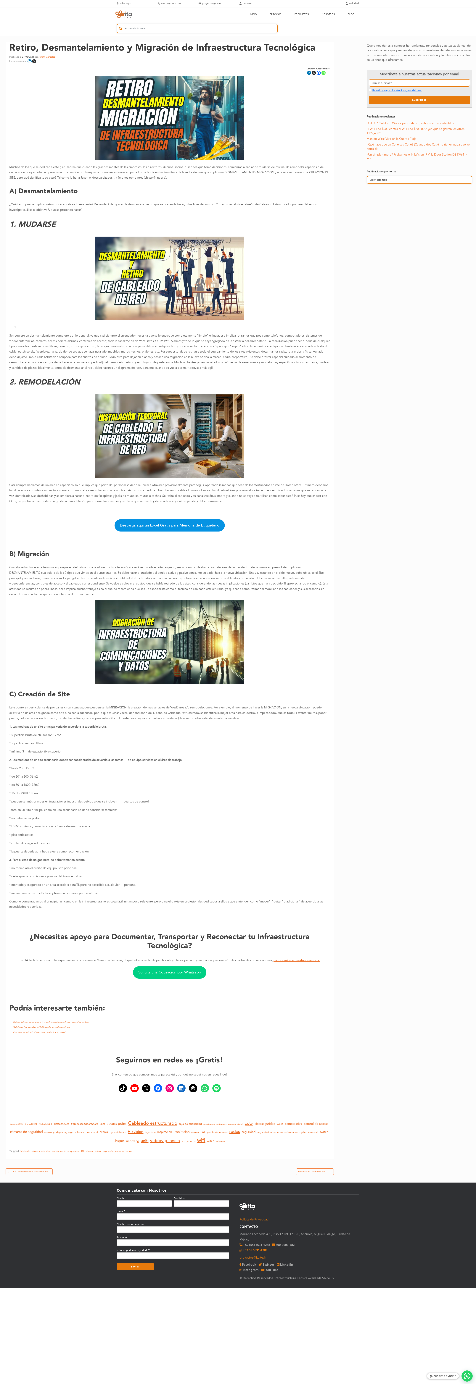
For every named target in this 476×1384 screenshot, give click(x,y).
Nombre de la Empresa (130, 1223)
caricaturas (221, 1124)
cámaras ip (49, 1132)
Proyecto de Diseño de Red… (315, 1171)
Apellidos (179, 1197)
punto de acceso (217, 1132)
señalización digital (295, 1132)
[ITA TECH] (123, 14)
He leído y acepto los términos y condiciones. (397, 90)
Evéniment (92, 1132)
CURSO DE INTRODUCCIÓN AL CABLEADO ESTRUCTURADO (39, 1032)
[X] (34, 61)
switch (324, 1132)
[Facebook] (319, 73)
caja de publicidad (190, 1124)
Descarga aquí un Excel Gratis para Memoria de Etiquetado (169, 525)
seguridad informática (270, 1132)
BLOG (351, 14)
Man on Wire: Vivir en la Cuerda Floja (391, 139)
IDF (82, 1151)
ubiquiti (119, 1141)
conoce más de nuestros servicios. (297, 960)
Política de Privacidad (253, 1219)
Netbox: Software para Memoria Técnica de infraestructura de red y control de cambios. (51, 1021)
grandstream (118, 1132)
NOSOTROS (328, 14)
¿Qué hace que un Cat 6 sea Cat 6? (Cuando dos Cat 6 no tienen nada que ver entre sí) (419, 146)
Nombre (121, 1197)
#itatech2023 (31, 1124)
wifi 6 (210, 1141)
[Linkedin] (30, 61)
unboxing (132, 1141)
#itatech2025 (61, 1124)
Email (121, 1210)
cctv (249, 1123)
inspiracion (164, 1132)
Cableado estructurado (152, 1123)
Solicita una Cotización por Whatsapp (169, 972)
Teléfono (122, 1237)
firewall (104, 1132)
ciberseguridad (265, 1123)
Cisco (280, 1124)
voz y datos (188, 1141)
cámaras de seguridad (26, 1131)
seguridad (248, 1132)
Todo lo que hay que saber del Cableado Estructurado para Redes (41, 1027)
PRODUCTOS (302, 14)
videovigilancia (165, 1140)
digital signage (64, 1132)
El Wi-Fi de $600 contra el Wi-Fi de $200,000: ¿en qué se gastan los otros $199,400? (415, 131)
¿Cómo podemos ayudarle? (133, 1250)
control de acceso (316, 1123)
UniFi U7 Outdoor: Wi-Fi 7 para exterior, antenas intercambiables (410, 123)
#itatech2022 (16, 1124)
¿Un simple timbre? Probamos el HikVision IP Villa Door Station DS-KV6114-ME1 (418, 156)
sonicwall (313, 1132)
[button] (467, 1376)
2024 (102, 1124)
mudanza (119, 1151)
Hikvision (135, 1132)
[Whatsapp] (323, 73)
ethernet (79, 1132)
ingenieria (150, 1132)
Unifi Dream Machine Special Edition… (29, 1171)
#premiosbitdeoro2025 (84, 1124)
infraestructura (94, 1151)
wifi (201, 1140)
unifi (144, 1141)
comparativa (293, 1123)
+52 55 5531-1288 (254, 1250)
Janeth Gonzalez (46, 57)
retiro (129, 1151)
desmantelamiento (56, 1151)
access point (116, 1123)
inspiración (182, 1131)
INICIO (253, 14)
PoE (203, 1132)
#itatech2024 (45, 1124)
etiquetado (73, 1151)
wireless (220, 1141)
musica (195, 1132)
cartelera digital (235, 1124)
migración (108, 1151)
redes (234, 1131)
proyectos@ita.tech (252, 1257)
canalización (209, 1124)
